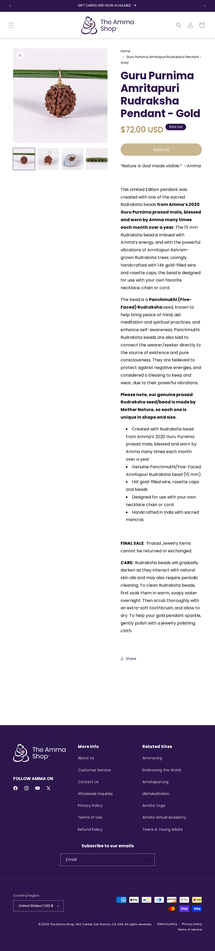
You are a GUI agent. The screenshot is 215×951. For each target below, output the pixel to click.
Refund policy (167, 924)
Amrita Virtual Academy (164, 817)
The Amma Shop (62, 924)
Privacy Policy (90, 805)
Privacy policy (192, 924)
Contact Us (88, 781)
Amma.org (152, 758)
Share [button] (131, 658)
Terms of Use (90, 817)
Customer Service (94, 770)
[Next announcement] (205, 6)
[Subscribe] (148, 860)
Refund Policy (90, 829)
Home (125, 51)
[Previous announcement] (10, 6)
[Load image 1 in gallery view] (24, 159)
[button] (11, 25)
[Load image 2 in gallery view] (48, 159)
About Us (86, 758)
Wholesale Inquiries (95, 793)
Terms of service (190, 929)
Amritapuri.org (155, 781)
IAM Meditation (155, 793)
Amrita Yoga (153, 805)
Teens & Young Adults (162, 829)
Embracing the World (161, 770)
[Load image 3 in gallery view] (72, 159)
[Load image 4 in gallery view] (97, 159)
